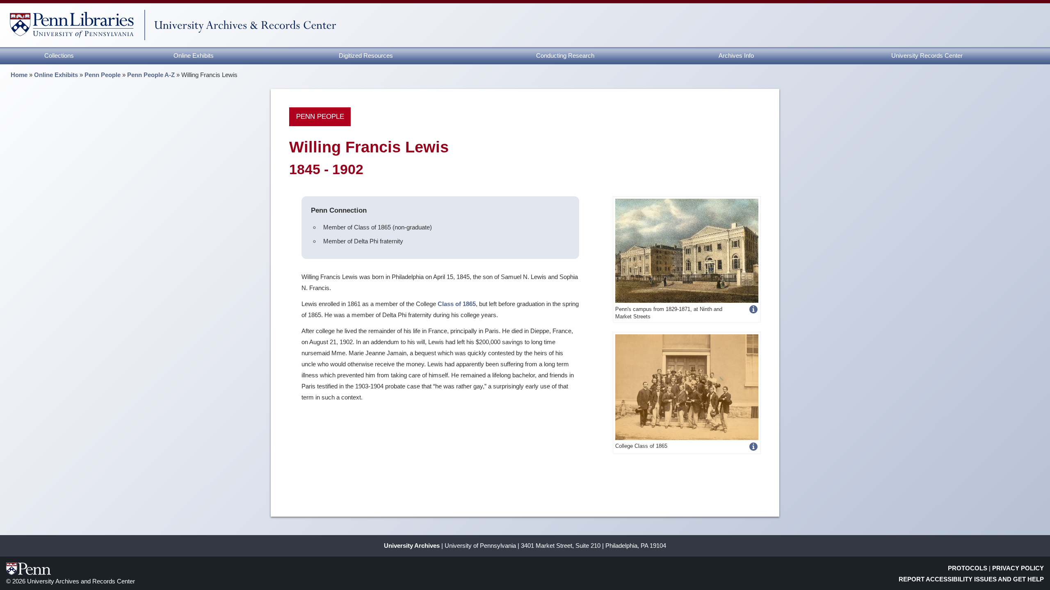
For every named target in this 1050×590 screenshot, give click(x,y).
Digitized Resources (366, 55)
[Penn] (686, 250)
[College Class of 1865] (686, 386)
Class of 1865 (457, 303)
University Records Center (927, 55)
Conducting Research (565, 55)
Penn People (102, 74)
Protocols (967, 568)
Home (19, 74)
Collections (59, 55)
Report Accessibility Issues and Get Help (971, 579)
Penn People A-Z (151, 74)
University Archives (412, 545)
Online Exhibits (193, 55)
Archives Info (736, 55)
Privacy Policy (1018, 568)
